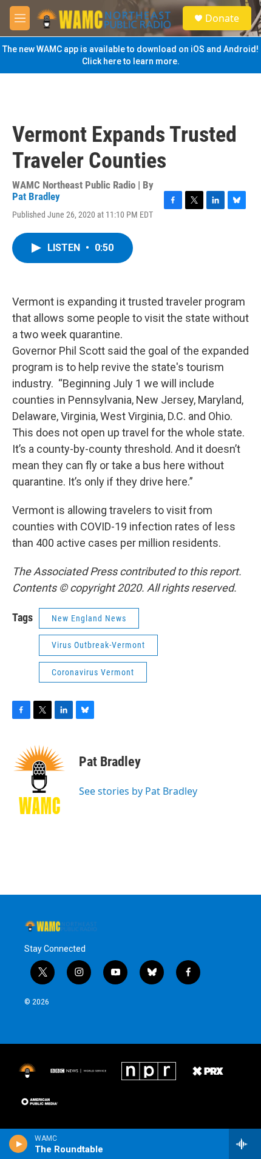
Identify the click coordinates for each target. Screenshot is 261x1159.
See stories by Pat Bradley (138, 791)
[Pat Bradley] (39, 779)
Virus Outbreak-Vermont (98, 645)
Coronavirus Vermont (93, 672)
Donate (222, 18)
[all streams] (245, 1144)
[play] (18, 1144)
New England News (89, 618)
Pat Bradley (36, 196)
